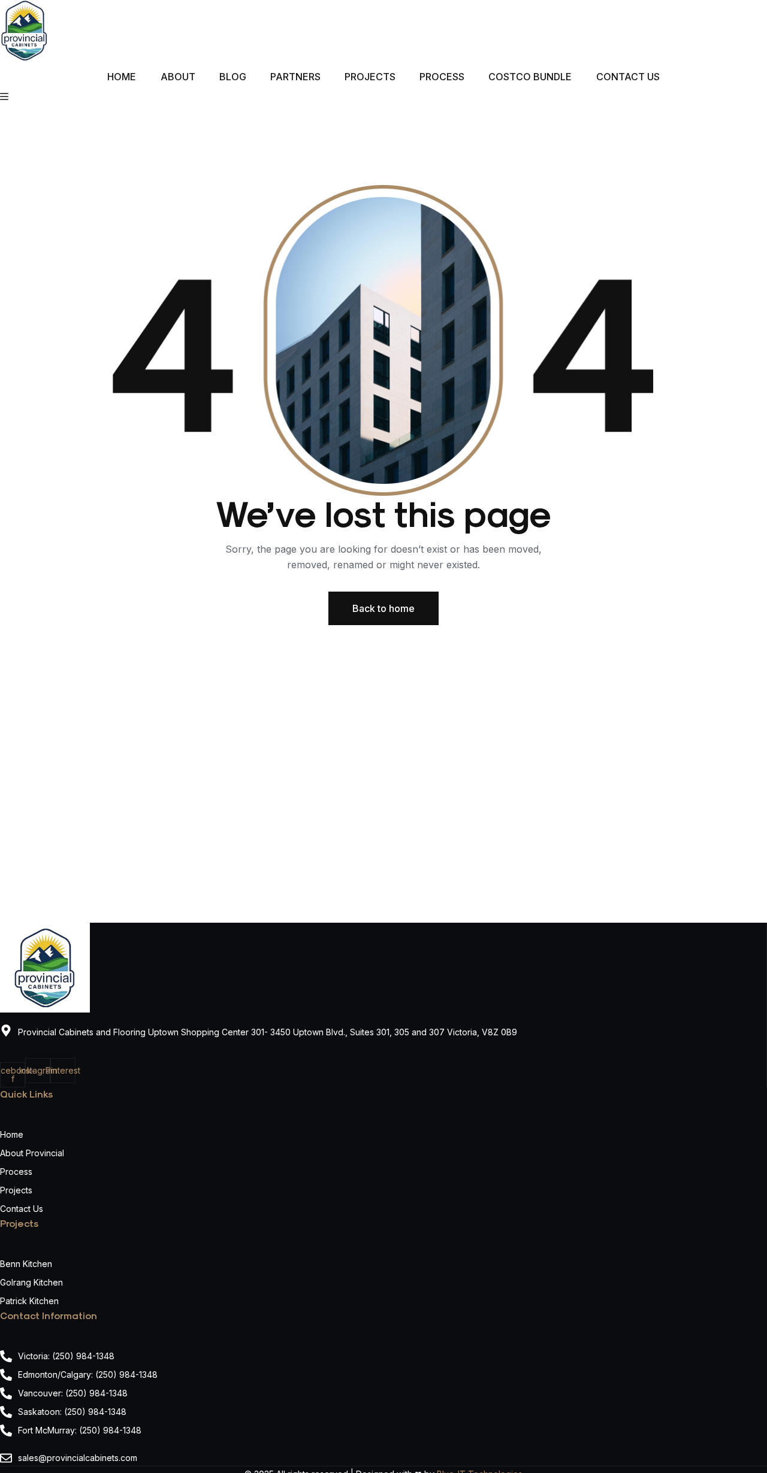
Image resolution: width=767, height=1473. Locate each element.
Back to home (383, 608)
